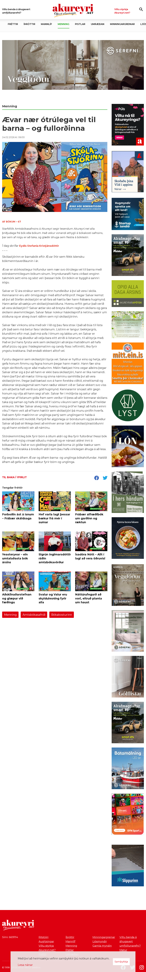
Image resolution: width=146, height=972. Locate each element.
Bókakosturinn (61, 614)
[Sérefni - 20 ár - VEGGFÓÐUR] (73, 65)
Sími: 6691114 (10, 937)
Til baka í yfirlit (14, 477)
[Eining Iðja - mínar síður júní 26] (128, 363)
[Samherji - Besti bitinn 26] (128, 538)
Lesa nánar (25, 965)
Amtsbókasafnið (34, 614)
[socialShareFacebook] (96, 478)
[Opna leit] (141, 9)
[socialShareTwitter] (105, 478)
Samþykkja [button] (121, 961)
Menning (10, 614)
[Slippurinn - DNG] (128, 866)
